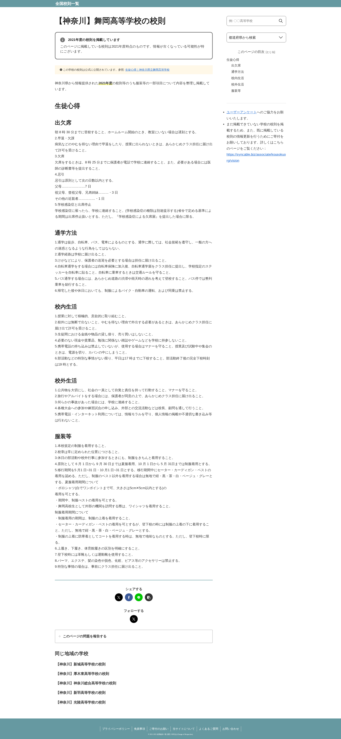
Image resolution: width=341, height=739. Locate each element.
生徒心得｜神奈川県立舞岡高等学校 (147, 69)
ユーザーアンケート (242, 112)
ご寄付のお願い (159, 728)
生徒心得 (233, 59)
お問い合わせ (230, 728)
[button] (149, 597)
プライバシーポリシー (116, 728)
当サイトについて (184, 728)
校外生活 (237, 84)
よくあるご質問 (208, 728)
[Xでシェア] (119, 597)
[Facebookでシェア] (129, 597)
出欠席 (236, 65)
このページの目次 (251, 52)
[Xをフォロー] (134, 619)
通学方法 (237, 71)
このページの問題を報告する (85, 636)
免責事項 (139, 728)
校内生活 (237, 78)
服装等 (236, 90)
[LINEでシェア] (139, 597)
